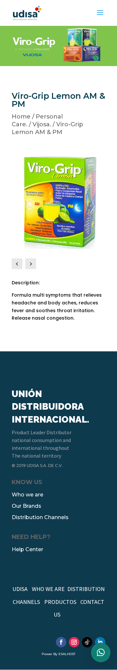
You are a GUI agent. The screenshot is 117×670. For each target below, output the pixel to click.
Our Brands (26, 506)
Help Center (27, 549)
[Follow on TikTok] (87, 642)
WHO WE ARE (48, 589)
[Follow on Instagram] (74, 642)
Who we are (27, 495)
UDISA (20, 589)
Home (21, 116)
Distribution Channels (40, 517)
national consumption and (41, 440)
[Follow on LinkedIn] (100, 642)
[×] (100, 652)
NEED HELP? (31, 536)
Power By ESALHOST (58, 654)
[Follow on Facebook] (61, 642)
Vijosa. (41, 124)
